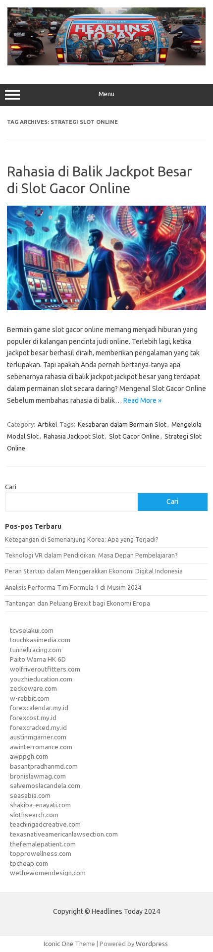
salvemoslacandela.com (45, 785)
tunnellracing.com (35, 650)
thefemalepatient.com (43, 844)
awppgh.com (29, 756)
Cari (10, 486)
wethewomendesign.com (48, 873)
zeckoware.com (33, 688)
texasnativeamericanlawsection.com (64, 834)
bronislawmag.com (38, 776)
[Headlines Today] (106, 63)
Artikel (47, 424)
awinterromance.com (41, 747)
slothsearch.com (34, 815)
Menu (106, 94)
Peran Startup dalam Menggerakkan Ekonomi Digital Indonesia (94, 570)
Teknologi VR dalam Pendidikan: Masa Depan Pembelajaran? (91, 555)
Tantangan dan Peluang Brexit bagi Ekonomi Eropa (77, 603)
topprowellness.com (40, 853)
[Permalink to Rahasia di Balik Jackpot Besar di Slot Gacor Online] (106, 308)
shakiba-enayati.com (40, 805)
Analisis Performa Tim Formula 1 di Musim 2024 (73, 587)
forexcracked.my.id (38, 727)
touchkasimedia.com (40, 640)
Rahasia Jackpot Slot (74, 436)
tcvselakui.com (31, 630)
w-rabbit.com (30, 698)
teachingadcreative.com (45, 824)
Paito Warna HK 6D (38, 659)
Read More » (142, 400)
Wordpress (152, 943)
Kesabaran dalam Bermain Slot (122, 424)
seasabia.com (30, 795)
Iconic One (58, 943)
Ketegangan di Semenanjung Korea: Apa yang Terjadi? (82, 539)
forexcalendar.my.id (39, 708)
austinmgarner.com (38, 737)
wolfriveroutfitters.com (45, 669)
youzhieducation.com (41, 679)
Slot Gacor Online (134, 436)
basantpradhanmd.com (44, 766)
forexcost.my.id (33, 718)
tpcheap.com (29, 863)
